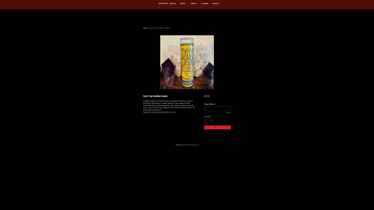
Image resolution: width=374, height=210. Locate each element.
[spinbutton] (208, 120)
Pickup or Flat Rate (222, 100)
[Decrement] (206, 120)
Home (145, 28)
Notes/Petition (210, 104)
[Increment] (211, 120)
